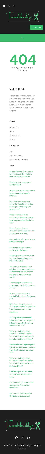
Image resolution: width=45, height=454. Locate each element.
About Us (14, 127)
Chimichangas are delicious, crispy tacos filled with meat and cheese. (22, 285)
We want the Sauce (19, 159)
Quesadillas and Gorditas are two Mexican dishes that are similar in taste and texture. (21, 174)
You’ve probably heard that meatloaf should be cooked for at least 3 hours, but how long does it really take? (22, 321)
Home (12, 139)
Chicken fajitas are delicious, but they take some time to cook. (21, 374)
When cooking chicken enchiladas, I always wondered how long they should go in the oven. (22, 219)
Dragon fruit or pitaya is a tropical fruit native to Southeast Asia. (22, 296)
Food (12, 151)
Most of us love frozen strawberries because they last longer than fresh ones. (22, 230)
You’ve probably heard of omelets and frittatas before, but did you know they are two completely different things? (22, 335)
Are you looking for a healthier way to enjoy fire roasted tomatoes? (22, 385)
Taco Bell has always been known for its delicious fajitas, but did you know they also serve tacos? (21, 205)
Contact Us (15, 135)
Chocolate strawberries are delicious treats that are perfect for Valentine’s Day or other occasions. (22, 308)
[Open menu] (22, 37)
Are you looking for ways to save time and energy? (23, 240)
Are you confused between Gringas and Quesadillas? (21, 394)
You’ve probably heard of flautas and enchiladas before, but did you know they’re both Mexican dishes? (22, 362)
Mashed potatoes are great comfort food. (21, 183)
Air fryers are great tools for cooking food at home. (21, 248)
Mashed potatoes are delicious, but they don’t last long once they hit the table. (22, 258)
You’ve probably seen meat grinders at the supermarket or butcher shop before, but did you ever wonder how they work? (22, 271)
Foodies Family (17, 155)
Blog (12, 131)
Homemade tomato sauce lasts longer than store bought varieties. (22, 193)
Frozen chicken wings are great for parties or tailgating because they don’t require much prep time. (22, 348)
